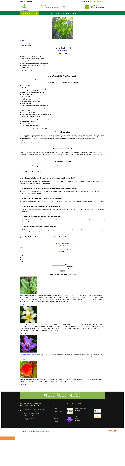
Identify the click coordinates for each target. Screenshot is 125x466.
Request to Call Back (59, 72)
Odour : (82, 328)
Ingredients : (69, 295)
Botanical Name (25, 116)
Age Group (24, 96)
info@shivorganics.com (99, 7)
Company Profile (54, 13)
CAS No (23, 100)
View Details (78, 410)
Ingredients (24, 85)
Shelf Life (24, 94)
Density (23, 89)
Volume (23, 110)
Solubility (24, 105)
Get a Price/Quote (62, 50)
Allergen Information (27, 119)
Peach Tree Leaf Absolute (27, 379)
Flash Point (24, 123)
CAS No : (97, 299)
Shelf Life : (86, 299)
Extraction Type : (70, 299)
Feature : (52, 297)
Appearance (24, 109)
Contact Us (76, 13)
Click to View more (26, 69)
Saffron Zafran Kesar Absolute (28, 354)
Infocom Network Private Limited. (41, 431)
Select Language (85, 1)
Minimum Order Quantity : (57, 295)
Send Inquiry (68, 72)
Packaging (66, 13)
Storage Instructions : (79, 324)
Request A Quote (96, 1)
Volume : (61, 301)
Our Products (26, 13)
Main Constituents (26, 127)
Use (23, 128)
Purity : (83, 326)
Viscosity (24, 118)
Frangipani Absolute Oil (26, 324)
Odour (23, 101)
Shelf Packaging (26, 114)
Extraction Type (26, 90)
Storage (24, 92)
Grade (23, 125)
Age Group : (76, 297)
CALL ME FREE (66, 387)
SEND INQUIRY (58, 387)
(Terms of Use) (46, 429)
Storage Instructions (27, 98)
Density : (47, 299)
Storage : (83, 295)
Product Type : (90, 297)
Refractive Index (26, 121)
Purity (23, 87)
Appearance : (63, 297)
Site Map (56, 421)
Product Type (25, 112)
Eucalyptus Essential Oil (80, 408)
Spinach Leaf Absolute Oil (27, 295)
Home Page (43, 13)
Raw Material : (43, 297)
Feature (23, 107)
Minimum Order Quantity (28, 79)
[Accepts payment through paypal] (97, 417)
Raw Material (25, 103)
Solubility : (42, 301)
